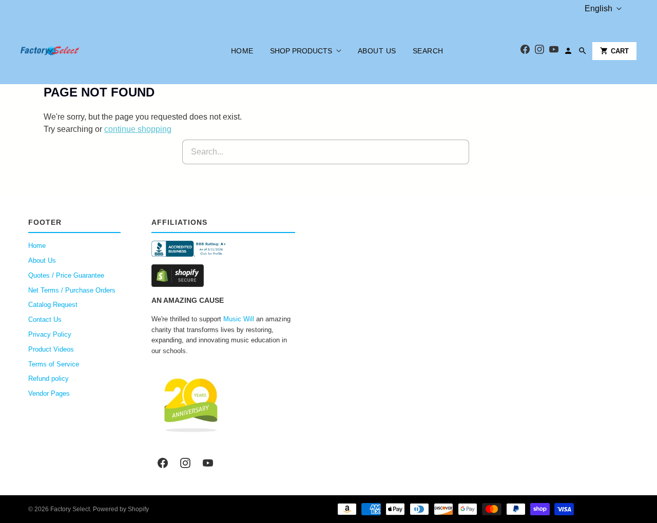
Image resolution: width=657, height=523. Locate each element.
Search (428, 51)
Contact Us (45, 319)
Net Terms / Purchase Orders (71, 290)
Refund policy (48, 378)
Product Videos (51, 349)
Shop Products (301, 51)
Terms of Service (53, 364)
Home (242, 51)
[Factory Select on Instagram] (185, 463)
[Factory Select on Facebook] (162, 463)
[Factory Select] (81, 50)
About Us (377, 51)
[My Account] (568, 51)
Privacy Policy (49, 334)
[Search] (582, 51)
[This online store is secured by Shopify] (223, 275)
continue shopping (137, 129)
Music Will (238, 319)
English (598, 8)
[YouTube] (553, 51)
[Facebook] (525, 51)
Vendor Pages (49, 393)
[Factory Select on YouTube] (208, 463)
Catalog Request (53, 304)
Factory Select (70, 509)
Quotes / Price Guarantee (66, 275)
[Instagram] (539, 51)
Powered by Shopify (121, 509)
